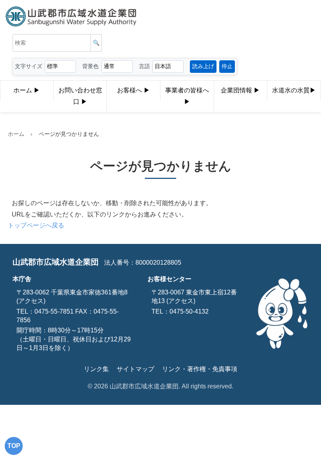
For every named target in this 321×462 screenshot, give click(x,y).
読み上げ (203, 66)
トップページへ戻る (36, 225)
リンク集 (96, 369)
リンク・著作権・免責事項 (199, 369)
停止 (227, 66)
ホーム (23, 90)
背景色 (90, 66)
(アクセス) (30, 301)
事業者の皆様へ (187, 90)
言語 (144, 66)
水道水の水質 (291, 90)
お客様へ (130, 90)
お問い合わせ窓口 (80, 96)
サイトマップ (135, 369)
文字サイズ (28, 66)
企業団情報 (237, 90)
